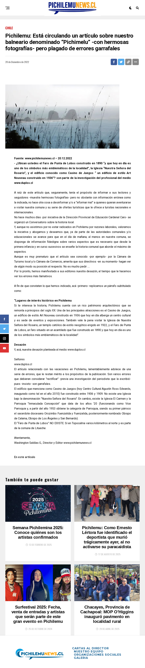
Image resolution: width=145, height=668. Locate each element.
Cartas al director (90, 648)
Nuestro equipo (88, 651)
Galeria (81, 658)
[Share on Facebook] (114, 62)
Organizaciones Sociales (97, 654)
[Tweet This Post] (121, 62)
